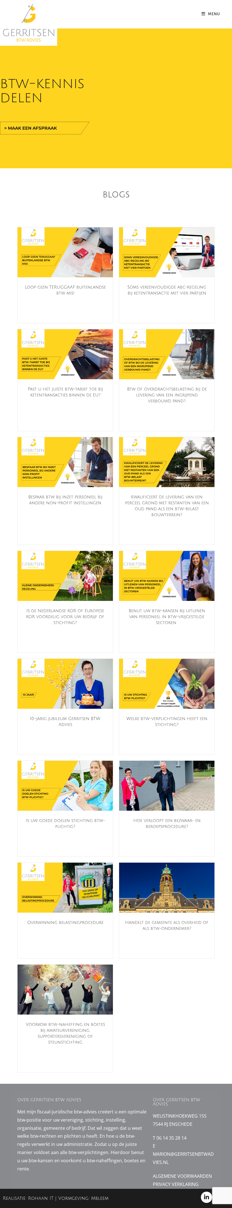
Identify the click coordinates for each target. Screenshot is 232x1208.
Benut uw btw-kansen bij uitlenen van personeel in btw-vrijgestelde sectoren (167, 617)
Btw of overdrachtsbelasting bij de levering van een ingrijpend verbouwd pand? (167, 395)
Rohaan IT (41, 1198)
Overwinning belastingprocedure (65, 922)
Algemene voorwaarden (182, 1176)
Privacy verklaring (176, 1184)
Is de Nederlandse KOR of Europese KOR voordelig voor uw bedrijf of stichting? (65, 617)
